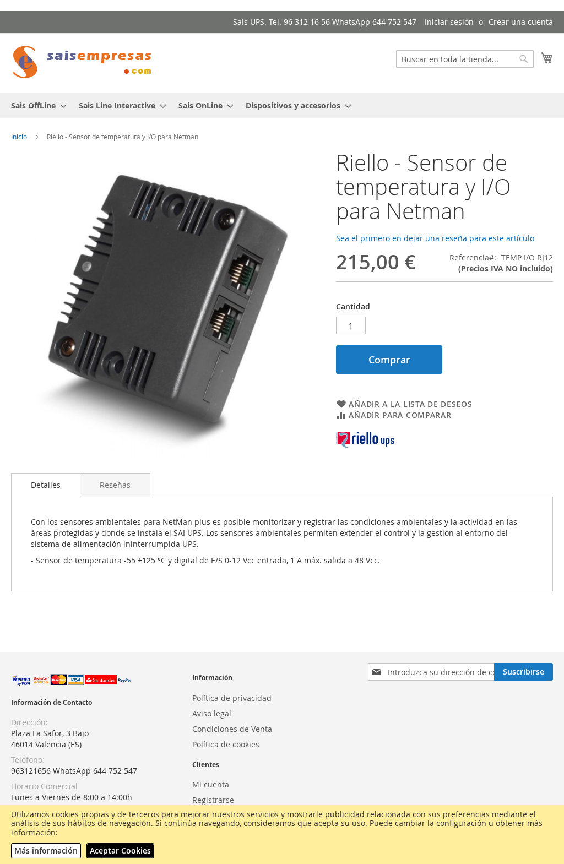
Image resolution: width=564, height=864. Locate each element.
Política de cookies (225, 744)
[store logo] (82, 62)
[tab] (45, 485)
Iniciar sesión (449, 22)
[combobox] (465, 59)
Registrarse (213, 800)
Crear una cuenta (521, 22)
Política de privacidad (232, 698)
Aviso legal (211, 713)
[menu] (282, 105)
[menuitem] (35, 105)
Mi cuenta (210, 784)
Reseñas (115, 485)
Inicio (19, 136)
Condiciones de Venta (232, 729)
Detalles (46, 485)
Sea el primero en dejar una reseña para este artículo (435, 238)
